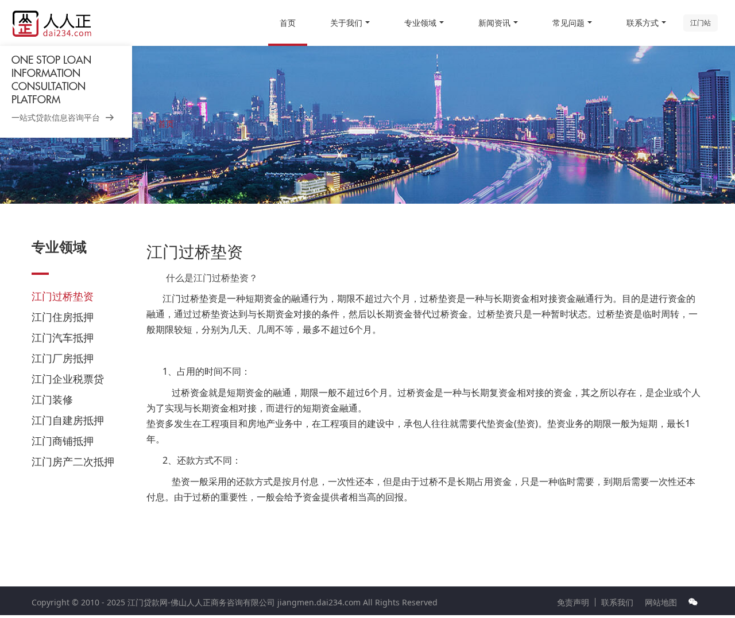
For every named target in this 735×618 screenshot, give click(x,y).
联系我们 (617, 602)
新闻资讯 (494, 22)
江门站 (700, 23)
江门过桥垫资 (63, 296)
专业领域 (420, 22)
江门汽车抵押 (63, 337)
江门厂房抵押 (63, 358)
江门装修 (52, 399)
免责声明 (573, 602)
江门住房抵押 (63, 317)
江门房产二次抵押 (73, 461)
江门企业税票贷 (68, 379)
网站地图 (661, 602)
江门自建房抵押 (68, 420)
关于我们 (346, 22)
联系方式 (642, 22)
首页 (288, 22)
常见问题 (568, 22)
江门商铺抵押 (63, 441)
